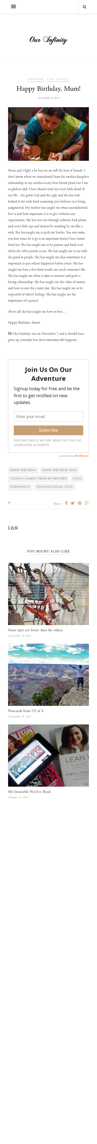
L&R (13, 528)
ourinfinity (20, 487)
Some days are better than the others (35, 630)
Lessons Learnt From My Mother (38, 478)
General (36, 79)
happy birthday (23, 470)
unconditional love (55, 487)
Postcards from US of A (26, 711)
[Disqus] (48, 888)
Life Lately (58, 79)
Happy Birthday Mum (59, 470)
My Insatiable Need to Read (29, 792)
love (77, 478)
